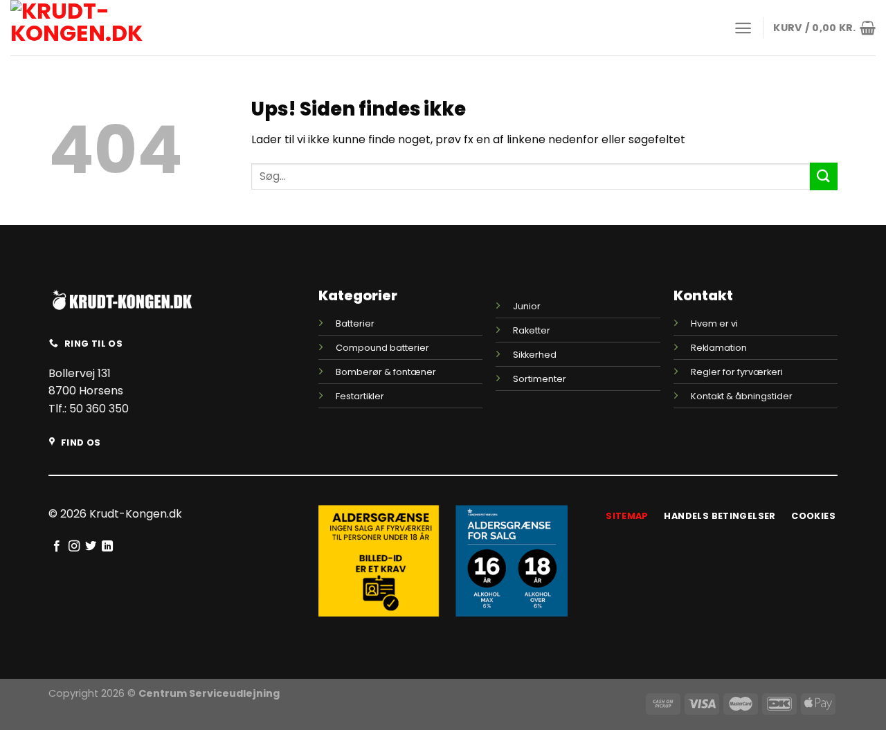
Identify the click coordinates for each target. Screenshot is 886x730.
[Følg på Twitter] (90, 546)
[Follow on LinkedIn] (107, 546)
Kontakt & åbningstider (742, 396)
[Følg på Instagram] (74, 546)
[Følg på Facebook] (56, 546)
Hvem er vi (714, 323)
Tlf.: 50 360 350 (88, 409)
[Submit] (824, 176)
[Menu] (743, 28)
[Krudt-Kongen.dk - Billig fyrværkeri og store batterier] (107, 27)
